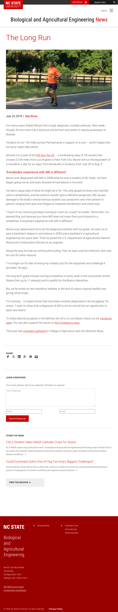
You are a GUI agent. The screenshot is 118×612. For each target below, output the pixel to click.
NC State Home (15, 2)
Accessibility (43, 525)
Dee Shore (31, 116)
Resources (77, 2)
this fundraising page (67, 322)
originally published (34, 331)
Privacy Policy (56, 609)
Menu (107, 10)
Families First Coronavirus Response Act (72, 529)
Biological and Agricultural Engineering (59, 19)
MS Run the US (45, 155)
